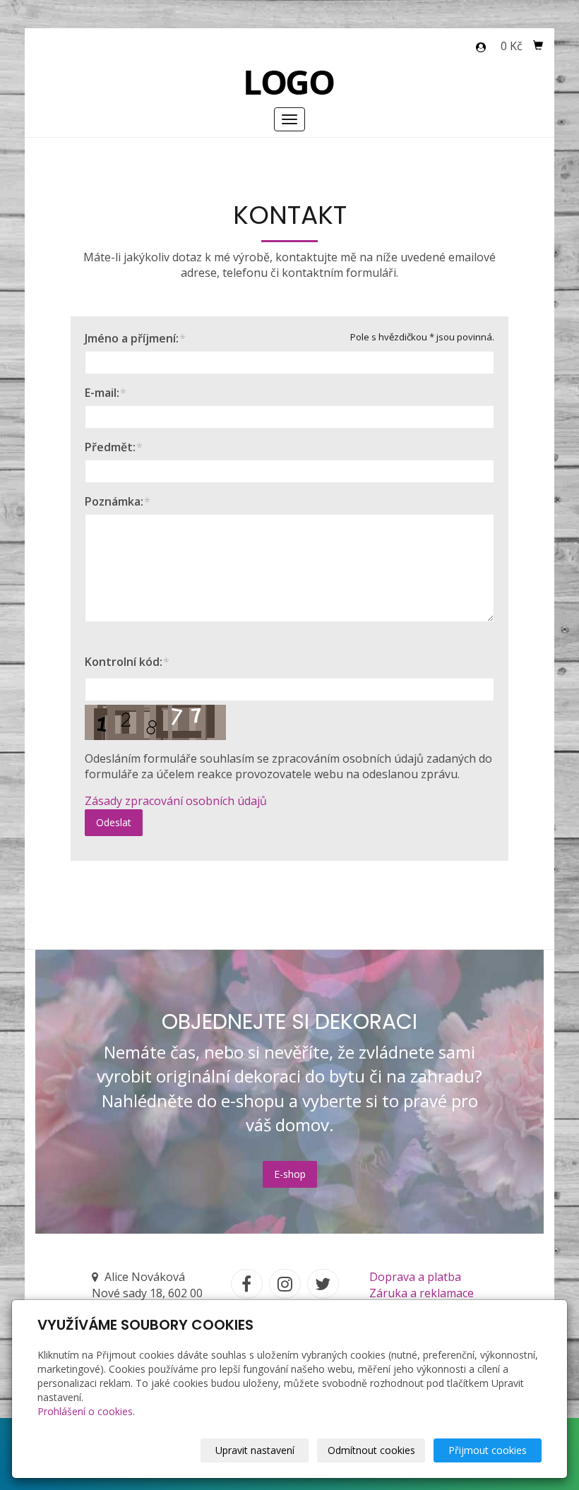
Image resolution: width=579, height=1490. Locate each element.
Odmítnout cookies (371, 1450)
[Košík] (538, 46)
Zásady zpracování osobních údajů (176, 801)
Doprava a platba (415, 1277)
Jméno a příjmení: (132, 338)
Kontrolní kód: (123, 661)
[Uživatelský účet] (481, 47)
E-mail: (102, 392)
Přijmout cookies (487, 1450)
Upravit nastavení (254, 1450)
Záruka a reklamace (421, 1293)
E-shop (290, 1174)
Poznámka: (114, 501)
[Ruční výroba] (290, 81)
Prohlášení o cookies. (86, 1411)
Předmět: (110, 447)
